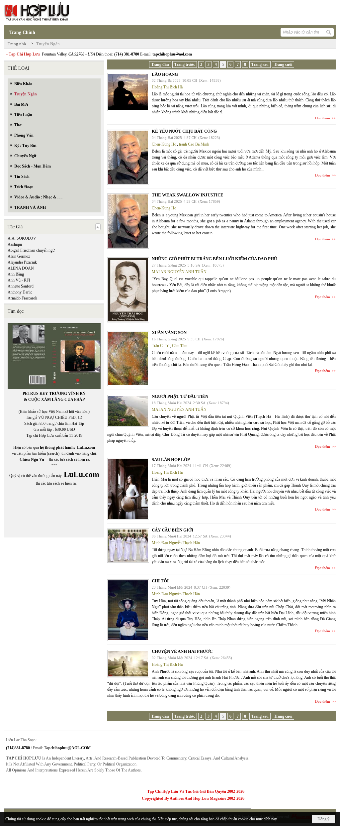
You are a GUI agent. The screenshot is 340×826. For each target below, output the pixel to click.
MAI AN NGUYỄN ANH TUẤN (179, 272)
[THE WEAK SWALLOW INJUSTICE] (128, 221)
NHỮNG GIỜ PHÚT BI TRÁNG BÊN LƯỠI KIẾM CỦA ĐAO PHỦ (214, 258)
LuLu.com (86, 447)
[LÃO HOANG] (128, 92)
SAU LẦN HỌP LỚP (171, 459)
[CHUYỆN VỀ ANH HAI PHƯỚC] (128, 663)
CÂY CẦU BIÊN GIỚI (172, 530)
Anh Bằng (16, 274)
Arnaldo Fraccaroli (22, 298)
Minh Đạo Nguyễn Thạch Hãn (176, 542)
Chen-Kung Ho (164, 144)
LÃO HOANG (165, 74)
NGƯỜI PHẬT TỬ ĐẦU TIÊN (180, 396)
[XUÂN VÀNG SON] (128, 358)
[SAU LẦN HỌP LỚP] (128, 489)
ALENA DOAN (21, 268)
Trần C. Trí (160, 345)
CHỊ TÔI (160, 580)
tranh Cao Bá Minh (194, 144)
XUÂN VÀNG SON (169, 332)
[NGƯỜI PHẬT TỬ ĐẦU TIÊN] (128, 411)
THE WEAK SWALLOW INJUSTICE (187, 194)
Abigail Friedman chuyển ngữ (31, 250)
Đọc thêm (322, 118)
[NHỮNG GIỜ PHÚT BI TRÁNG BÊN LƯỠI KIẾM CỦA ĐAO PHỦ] (128, 289)
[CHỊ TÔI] (128, 610)
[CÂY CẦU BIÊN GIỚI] (128, 546)
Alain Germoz (19, 256)
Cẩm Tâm (179, 345)
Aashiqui (15, 244)
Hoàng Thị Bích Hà (167, 87)
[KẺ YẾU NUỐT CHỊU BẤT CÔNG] (128, 157)
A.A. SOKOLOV (22, 238)
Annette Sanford (21, 286)
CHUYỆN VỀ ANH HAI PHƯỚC (182, 651)
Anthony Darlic (20, 292)
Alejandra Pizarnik (22, 262)
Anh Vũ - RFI (19, 280)
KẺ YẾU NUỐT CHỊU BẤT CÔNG (184, 131)
